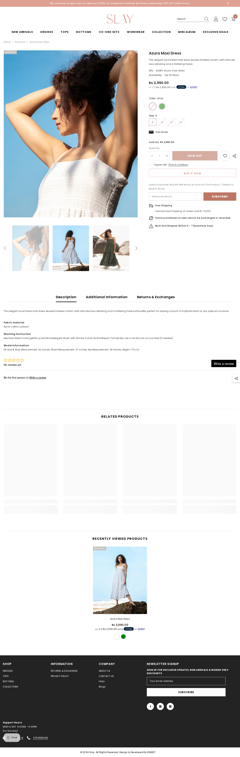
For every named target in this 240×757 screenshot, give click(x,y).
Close (228, 3)
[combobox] (189, 19)
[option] (71, 133)
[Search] (193, 19)
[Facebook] (150, 706)
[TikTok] (170, 706)
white (117, 636)
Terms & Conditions (178, 164)
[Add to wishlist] (225, 155)
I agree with (160, 164)
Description (66, 297)
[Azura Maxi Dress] (120, 580)
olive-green (123, 636)
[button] (5, 248)
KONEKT (151, 752)
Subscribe (220, 196)
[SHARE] (233, 155)
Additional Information (107, 297)
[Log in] (216, 19)
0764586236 (40, 737)
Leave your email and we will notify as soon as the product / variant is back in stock (191, 186)
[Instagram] (160, 706)
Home (7, 42)
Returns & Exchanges (156, 297)
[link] (31, 501)
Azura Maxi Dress (120, 618)
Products (20, 42)
